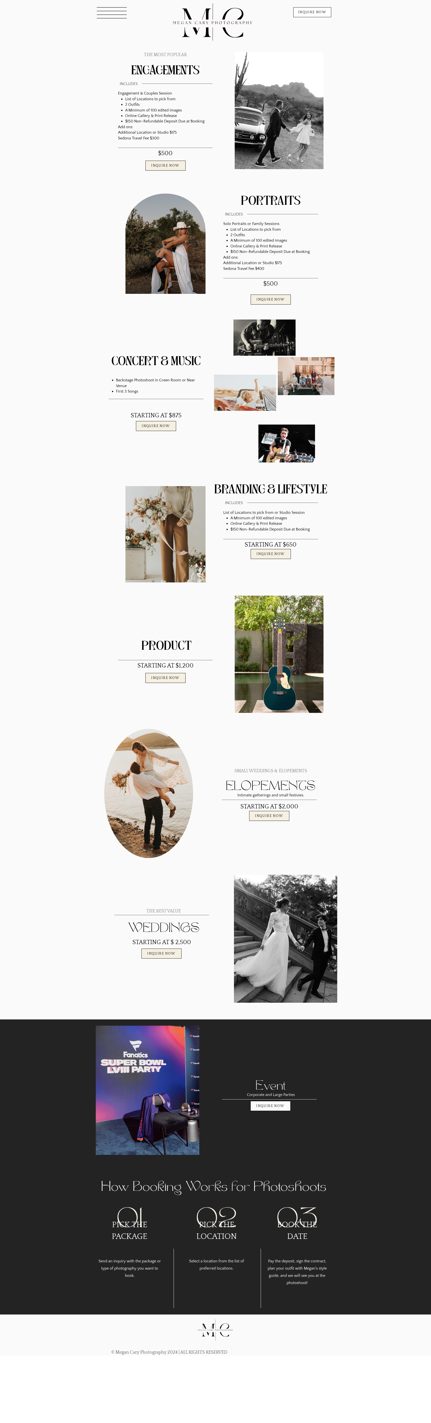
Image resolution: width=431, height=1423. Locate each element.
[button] (112, 12)
